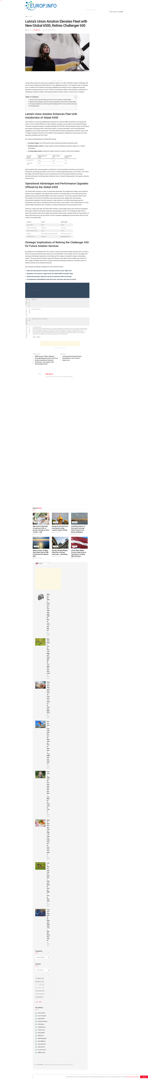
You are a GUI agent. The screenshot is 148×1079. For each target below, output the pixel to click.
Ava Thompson (42, 1015)
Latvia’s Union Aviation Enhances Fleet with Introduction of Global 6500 (50, 99)
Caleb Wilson (41, 1018)
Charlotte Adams (42, 1021)
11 (43, 987)
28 (38, 997)
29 (39, 997)
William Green (41, 1052)
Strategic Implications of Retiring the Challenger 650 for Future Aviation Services (53, 104)
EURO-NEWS (41, 1032)
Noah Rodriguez (42, 1038)
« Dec (36, 1002)
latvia (38, 337)
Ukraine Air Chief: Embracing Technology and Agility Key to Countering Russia (48, 612)
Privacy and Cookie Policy (132, 1076)
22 (39, 994)
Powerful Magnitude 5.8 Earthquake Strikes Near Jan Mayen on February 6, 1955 (48, 791)
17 (42, 991)
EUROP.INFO (40, 1064)
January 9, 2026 (46, 30)
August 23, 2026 (76, 534)
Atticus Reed (41, 1013)
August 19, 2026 (57, 556)
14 (38, 991)
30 (41, 997)
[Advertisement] (91, 4)
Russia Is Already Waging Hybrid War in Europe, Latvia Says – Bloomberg (59, 552)
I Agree (144, 1076)
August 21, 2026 (37, 558)
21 (38, 994)
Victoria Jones (42, 1049)
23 (41, 994)
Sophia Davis (41, 1047)
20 (37, 994)
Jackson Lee (41, 1030)
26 (36, 997)
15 (39, 991)
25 (43, 994)
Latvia (30, 16)
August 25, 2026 (57, 532)
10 (42, 987)
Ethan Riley (41, 1024)
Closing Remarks (34, 106)
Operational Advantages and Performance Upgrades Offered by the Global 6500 (52, 102)
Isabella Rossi (41, 1027)
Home (26, 16)
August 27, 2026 (37, 534)
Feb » (40, 1002)
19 (36, 994)
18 (43, 991)
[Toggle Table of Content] (75, 97)
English (40, 563)
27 (37, 997)
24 (42, 994)
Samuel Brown (42, 1044)
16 (41, 991)
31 (42, 997)
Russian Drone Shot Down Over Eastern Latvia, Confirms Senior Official (60, 528)
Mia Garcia (37, 30)
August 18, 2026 (76, 558)
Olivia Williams (42, 1041)
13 (37, 991)
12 (36, 991)
